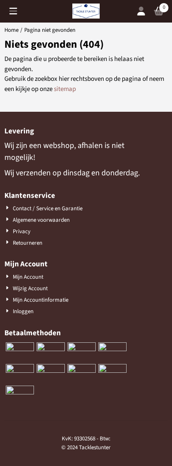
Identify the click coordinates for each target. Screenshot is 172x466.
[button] (13, 11)
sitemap (65, 89)
